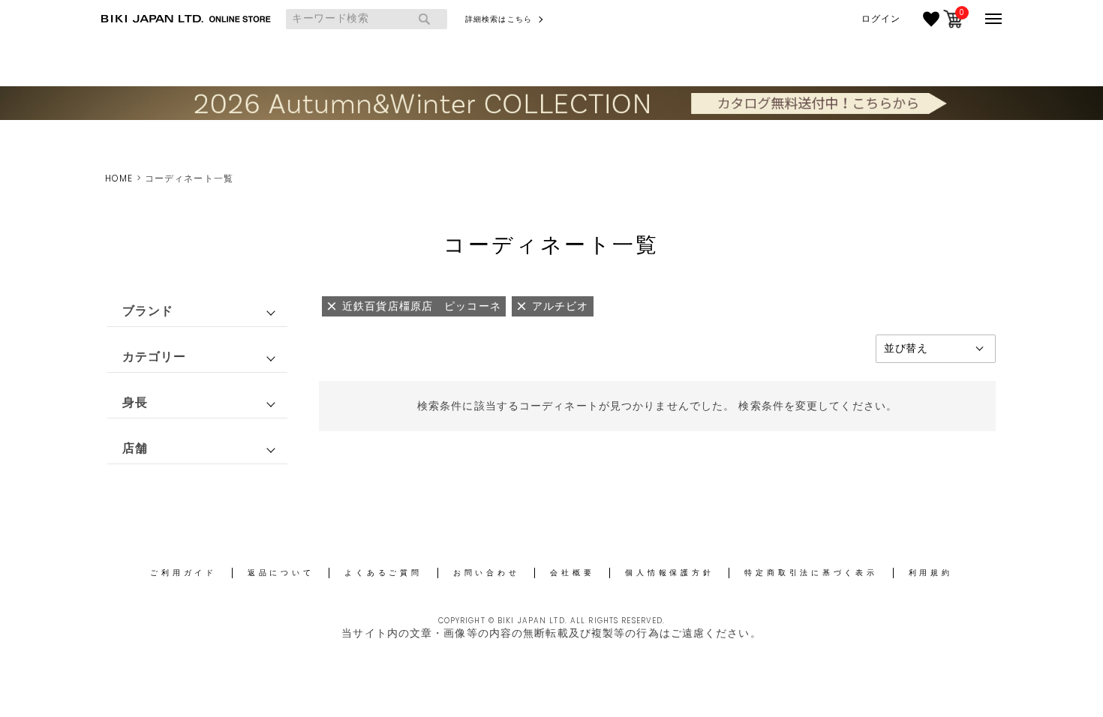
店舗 (135, 448)
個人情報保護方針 (669, 573)
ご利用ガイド (183, 573)
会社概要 (572, 573)
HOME (119, 178)
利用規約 (931, 573)
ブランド (147, 310)
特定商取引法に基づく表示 (810, 573)
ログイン (880, 19)
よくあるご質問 (383, 573)
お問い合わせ (486, 573)
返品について (281, 573)
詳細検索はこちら (498, 19)
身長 (135, 402)
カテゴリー (154, 356)
